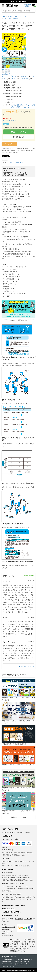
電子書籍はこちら (18, 137)
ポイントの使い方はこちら (10, 120)
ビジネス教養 (15, 105)
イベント (15, 966)
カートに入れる (19, 132)
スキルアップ (25, 107)
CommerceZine (17, 961)
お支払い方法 (7, 836)
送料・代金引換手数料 (10, 829)
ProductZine (20, 964)
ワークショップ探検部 (9, 76)
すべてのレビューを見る (27, 666)
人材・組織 (31, 105)
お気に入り (10, 144)
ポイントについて (9, 909)
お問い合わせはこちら (10, 915)
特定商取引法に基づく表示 (8, 927)
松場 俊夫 (24, 76)
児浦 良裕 (25, 79)
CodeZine (19, 959)
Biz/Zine (26, 961)
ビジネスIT (23, 105)
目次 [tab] (11, 162)
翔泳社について (5, 933)
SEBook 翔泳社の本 (8, 959)
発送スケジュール (9, 869)
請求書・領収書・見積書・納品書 (14, 905)
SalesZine (5, 964)
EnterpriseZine (6, 961)
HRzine (12, 964)
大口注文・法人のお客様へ (12, 912)
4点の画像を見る (7, 74)
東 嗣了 (14, 79)
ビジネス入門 (15, 107)
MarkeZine (27, 959)
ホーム (3, 16)
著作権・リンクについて (8, 931)
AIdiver (28, 964)
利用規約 (4, 924)
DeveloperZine (6, 966)
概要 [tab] (4, 162)
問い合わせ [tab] (19, 162)
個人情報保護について (7, 929)
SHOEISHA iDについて (7, 935)
